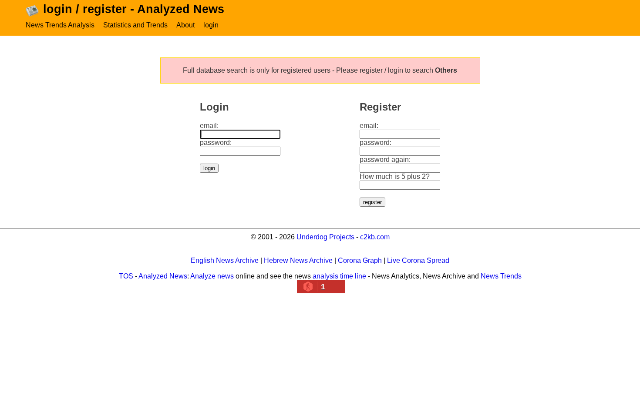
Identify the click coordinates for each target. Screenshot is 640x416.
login (211, 25)
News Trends (501, 276)
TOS (126, 276)
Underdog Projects (325, 237)
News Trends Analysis (60, 25)
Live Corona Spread (418, 260)
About (185, 25)
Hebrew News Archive (298, 260)
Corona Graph (360, 260)
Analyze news (212, 276)
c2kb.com (375, 237)
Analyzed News (162, 276)
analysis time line (339, 276)
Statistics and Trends (135, 25)
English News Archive (225, 260)
